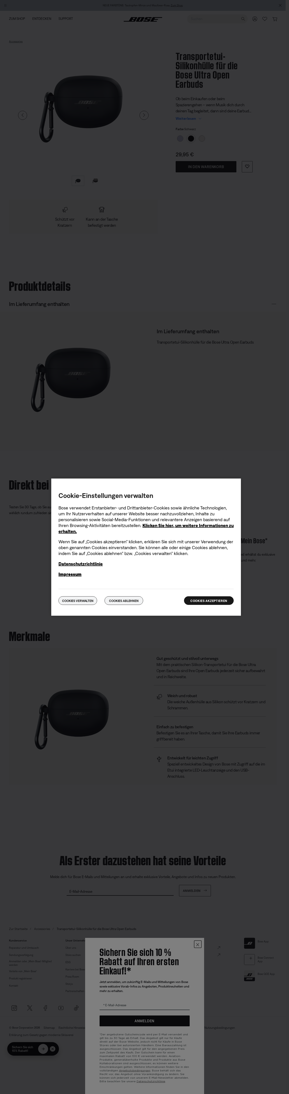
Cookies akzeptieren (208, 601)
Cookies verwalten (77, 601)
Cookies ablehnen (124, 601)
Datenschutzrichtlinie (80, 563)
